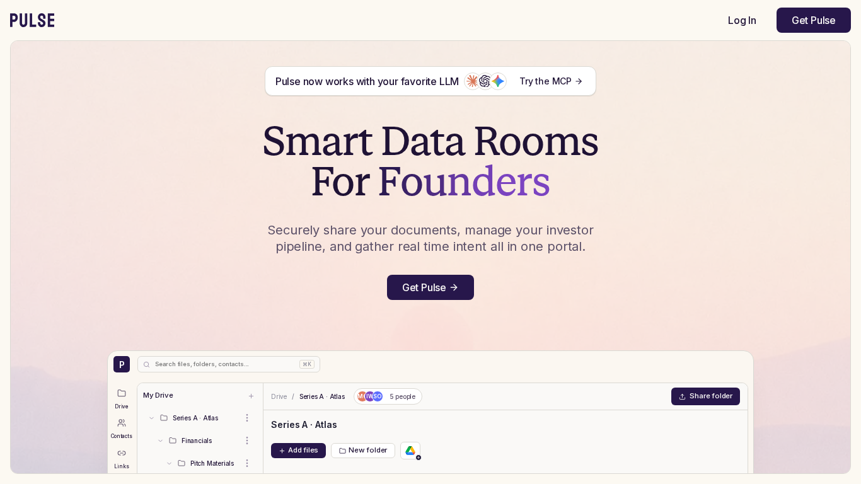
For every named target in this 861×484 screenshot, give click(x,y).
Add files (303, 450)
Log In (742, 20)
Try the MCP (545, 81)
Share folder (711, 395)
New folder (368, 450)
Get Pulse (814, 20)
